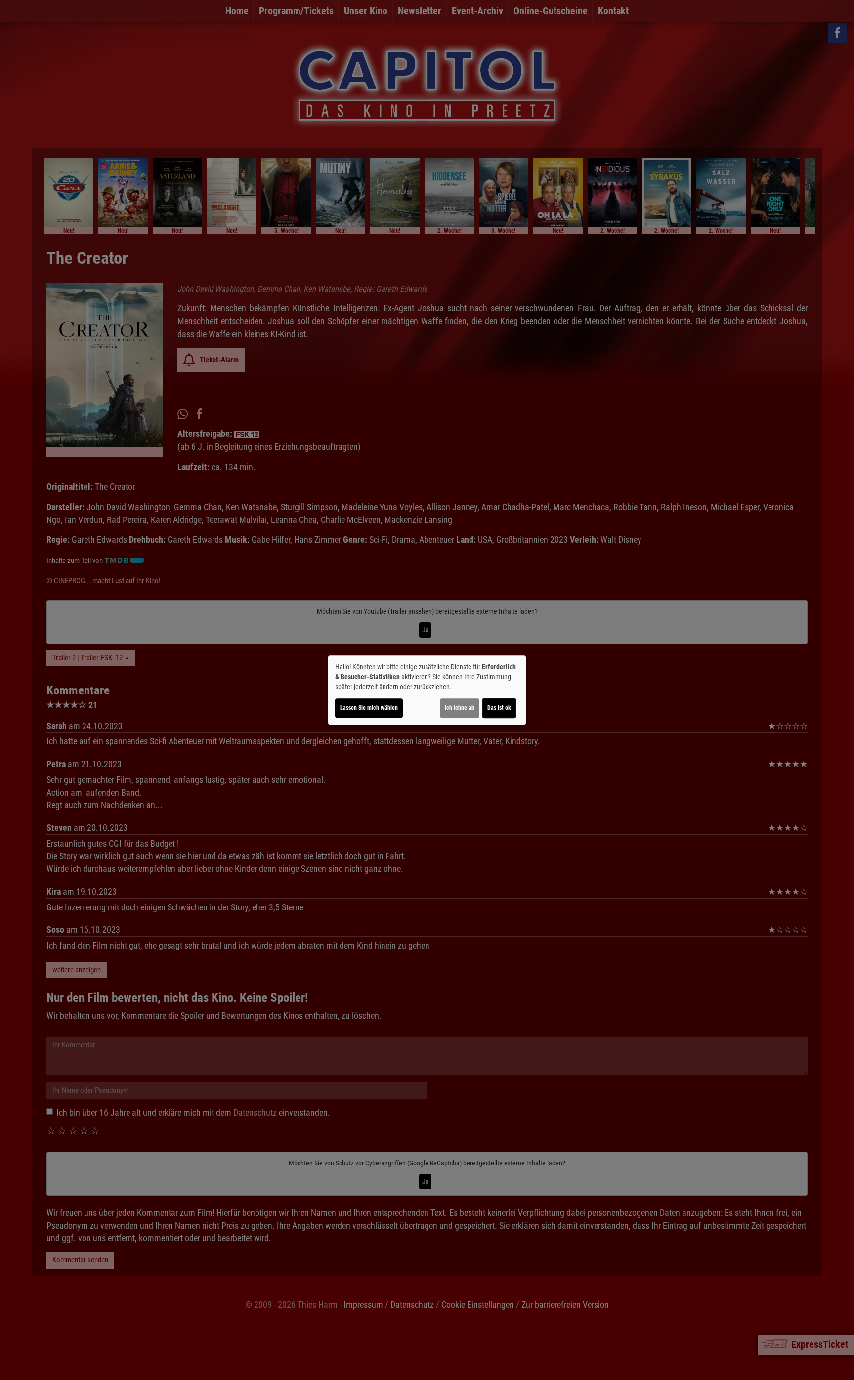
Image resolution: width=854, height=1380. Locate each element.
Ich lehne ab (459, 707)
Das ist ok (499, 707)
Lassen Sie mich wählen (369, 707)
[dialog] (427, 690)
